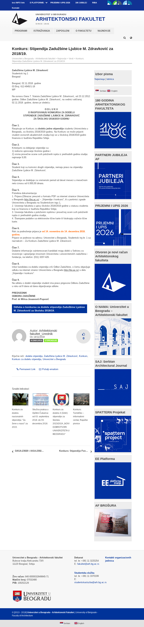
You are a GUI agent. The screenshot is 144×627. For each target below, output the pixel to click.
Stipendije (51, 340)
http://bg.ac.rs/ (31, 199)
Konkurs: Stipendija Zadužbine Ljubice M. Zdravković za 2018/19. (48, 59)
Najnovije (62, 58)
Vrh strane (123, 612)
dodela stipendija (33, 356)
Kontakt (15, 8)
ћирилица (100, 79)
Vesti (71, 58)
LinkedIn (125, 3)
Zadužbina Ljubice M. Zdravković (61, 356)
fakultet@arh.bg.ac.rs (88, 564)
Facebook (109, 3)
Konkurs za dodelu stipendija (26, 359)
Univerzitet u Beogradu (54, 359)
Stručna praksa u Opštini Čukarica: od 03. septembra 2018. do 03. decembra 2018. (40, 416)
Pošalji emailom (50, 369)
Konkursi (36, 340)
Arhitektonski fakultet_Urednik (43, 332)
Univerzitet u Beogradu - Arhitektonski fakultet (33, 58)
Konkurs (83, 356)
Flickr (120, 3)
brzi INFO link (18, 3)
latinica (110, 79)
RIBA (94, 3)
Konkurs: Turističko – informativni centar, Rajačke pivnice (80, 416)
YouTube (115, 3)
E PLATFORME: (37, 3)
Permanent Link (27, 369)
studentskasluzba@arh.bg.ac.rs (90, 582)
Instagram (130, 3)
